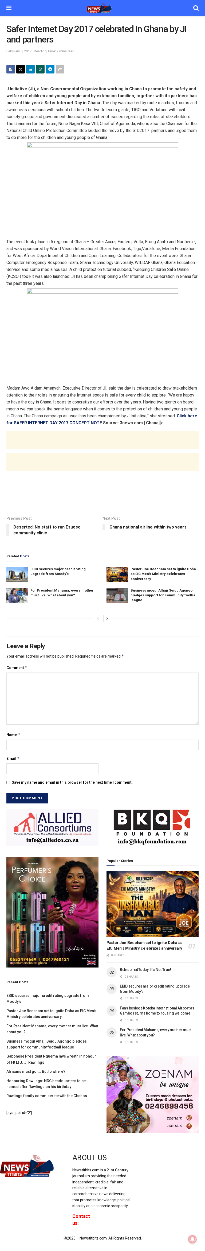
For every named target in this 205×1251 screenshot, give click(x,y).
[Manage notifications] (192, 1239)
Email (13, 758)
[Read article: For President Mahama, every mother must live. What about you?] (17, 595)
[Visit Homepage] (102, 8)
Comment (16, 667)
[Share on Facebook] (10, 69)
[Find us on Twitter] (150, 1163)
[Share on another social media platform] (60, 69)
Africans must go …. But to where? (35, 1071)
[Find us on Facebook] (142, 1163)
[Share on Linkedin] (30, 69)
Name (13, 734)
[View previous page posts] (98, 618)
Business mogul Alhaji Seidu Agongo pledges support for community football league (164, 595)
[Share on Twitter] (20, 69)
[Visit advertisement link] (52, 827)
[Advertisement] (102, 445)
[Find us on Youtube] (160, 1163)
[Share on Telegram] (50, 69)
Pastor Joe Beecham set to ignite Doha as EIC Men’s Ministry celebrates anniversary (163, 574)
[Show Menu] (8, 8)
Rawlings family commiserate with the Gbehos (46, 1096)
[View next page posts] (107, 618)
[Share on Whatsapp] (40, 69)
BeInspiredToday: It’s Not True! (145, 970)
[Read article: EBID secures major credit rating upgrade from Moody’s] (17, 574)
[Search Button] (196, 8)
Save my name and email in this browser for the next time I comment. (72, 782)
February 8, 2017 (18, 51)
